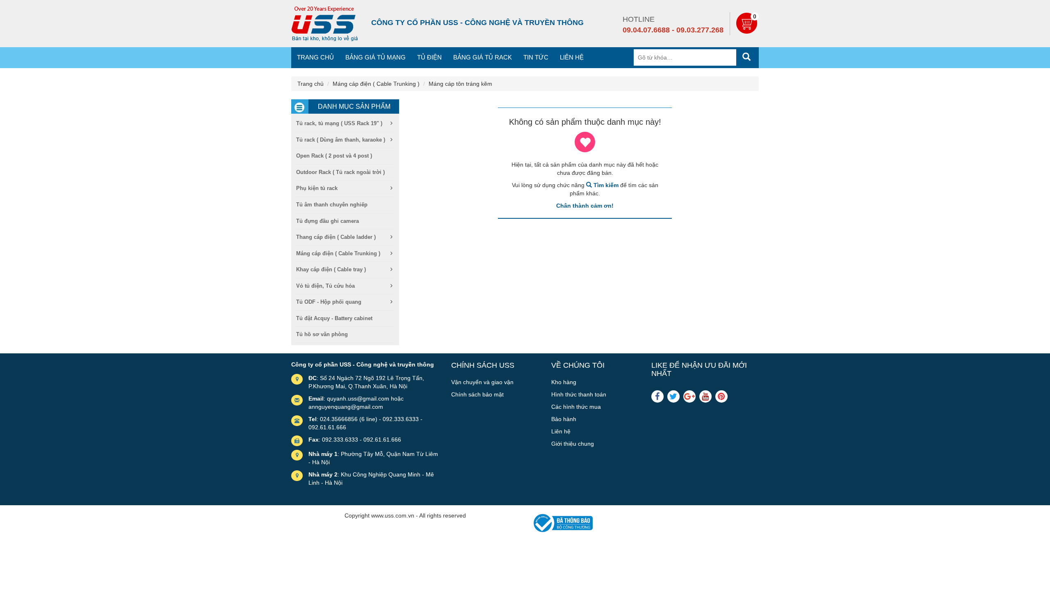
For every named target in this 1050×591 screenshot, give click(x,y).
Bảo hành (563, 419)
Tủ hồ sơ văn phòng (322, 334)
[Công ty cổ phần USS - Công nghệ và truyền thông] (324, 23)
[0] (747, 31)
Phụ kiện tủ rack (317, 188)
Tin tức (535, 57)
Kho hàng (563, 382)
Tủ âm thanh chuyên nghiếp (332, 205)
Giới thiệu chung (572, 443)
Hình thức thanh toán (578, 394)
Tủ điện (429, 57)
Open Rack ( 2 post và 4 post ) (334, 156)
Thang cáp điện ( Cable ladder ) (336, 237)
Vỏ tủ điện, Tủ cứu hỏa (325, 286)
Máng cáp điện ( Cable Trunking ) (376, 83)
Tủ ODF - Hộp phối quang (328, 302)
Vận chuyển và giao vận (482, 382)
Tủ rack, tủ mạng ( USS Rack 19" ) (339, 123)
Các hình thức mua (576, 406)
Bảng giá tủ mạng (375, 57)
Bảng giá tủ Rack (482, 57)
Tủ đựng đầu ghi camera (327, 221)
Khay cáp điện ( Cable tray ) (331, 269)
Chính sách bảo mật (477, 394)
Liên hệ (572, 57)
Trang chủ (315, 57)
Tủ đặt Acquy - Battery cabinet (334, 318)
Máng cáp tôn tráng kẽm (460, 83)
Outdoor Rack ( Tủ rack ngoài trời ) (340, 172)
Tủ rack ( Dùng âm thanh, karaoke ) (340, 140)
